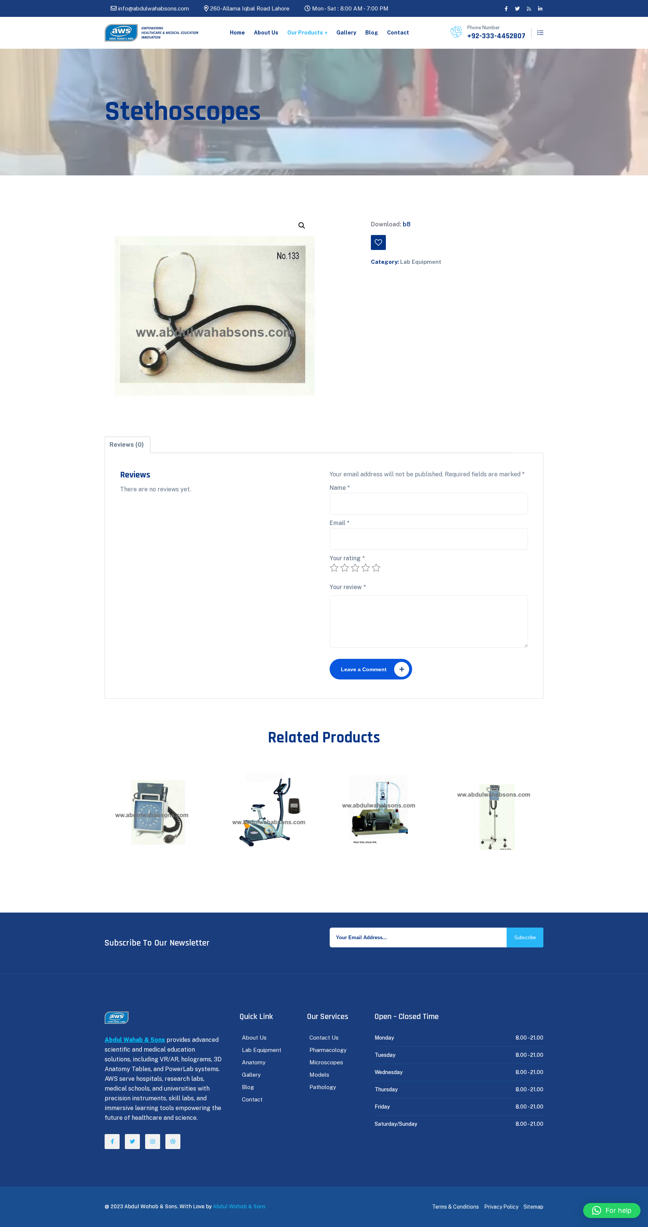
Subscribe (525, 937)
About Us (266, 33)
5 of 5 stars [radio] (376, 567)
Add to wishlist (378, 242)
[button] (302, 225)
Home (237, 33)
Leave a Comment (364, 669)
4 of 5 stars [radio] (365, 567)
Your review (348, 587)
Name (340, 487)
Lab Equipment (420, 262)
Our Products (305, 33)
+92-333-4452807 (496, 35)
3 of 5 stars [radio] (355, 567)
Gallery (346, 33)
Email (340, 523)
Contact (398, 33)
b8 (407, 224)
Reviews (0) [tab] (127, 444)
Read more (157, 789)
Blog (371, 33)
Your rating (347, 558)
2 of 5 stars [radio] (344, 567)
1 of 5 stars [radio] (334, 567)
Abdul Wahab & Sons (239, 1207)
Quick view (139, 789)
